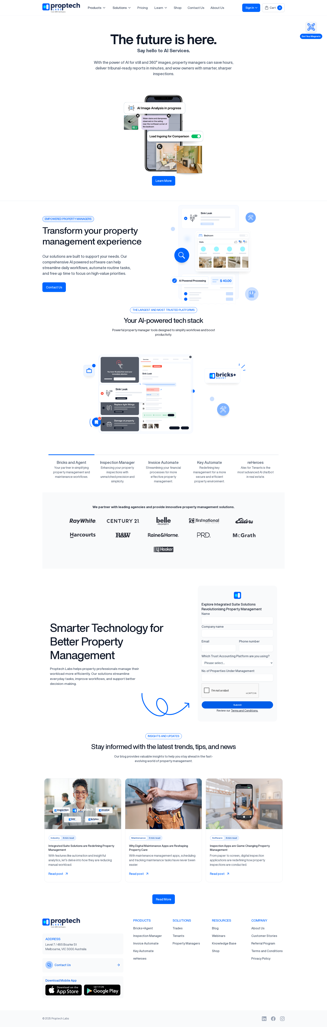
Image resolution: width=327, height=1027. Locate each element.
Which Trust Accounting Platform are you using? (235, 656)
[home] (61, 8)
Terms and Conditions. (244, 710)
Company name (213, 626)
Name (206, 613)
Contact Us (196, 7)
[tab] (71, 472)
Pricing (142, 7)
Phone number (249, 641)
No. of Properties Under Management (228, 670)
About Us (217, 7)
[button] (97, 8)
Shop (177, 7)
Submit (237, 705)
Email (205, 641)
